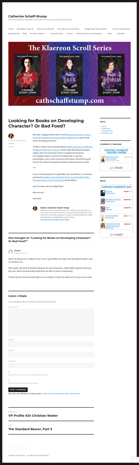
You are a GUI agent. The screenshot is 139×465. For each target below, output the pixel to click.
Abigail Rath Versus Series (96, 29)
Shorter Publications (121, 29)
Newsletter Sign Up (25, 29)
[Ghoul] (103, 209)
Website (12, 361)
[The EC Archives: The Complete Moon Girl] (103, 225)
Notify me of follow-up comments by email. (28, 375)
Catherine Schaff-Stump (27, 16)
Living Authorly (56, 33)
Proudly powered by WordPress (38, 455)
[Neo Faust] (103, 193)
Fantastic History (37, 33)
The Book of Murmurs (113, 199)
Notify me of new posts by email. (23, 383)
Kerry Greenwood (111, 159)
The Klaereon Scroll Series (68, 29)
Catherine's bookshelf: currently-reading (116, 151)
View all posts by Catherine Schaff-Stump (54, 219)
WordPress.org (107, 133)
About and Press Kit (45, 29)
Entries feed (106, 129)
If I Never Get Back (111, 216)
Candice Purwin (111, 201)
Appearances (14, 33)
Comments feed (107, 131)
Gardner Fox (110, 228)
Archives (120, 33)
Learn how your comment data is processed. (61, 393)
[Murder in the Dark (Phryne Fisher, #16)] (103, 159)
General (11, 146)
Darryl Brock (110, 217)
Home (11, 29)
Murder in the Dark (112, 157)
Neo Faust (108, 191)
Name (11, 340)
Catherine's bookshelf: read (116, 186)
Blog (25, 33)
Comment (13, 307)
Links (109, 33)
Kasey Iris (109, 209)
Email (11, 351)
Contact (69, 33)
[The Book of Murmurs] (103, 201)
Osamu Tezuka (111, 193)
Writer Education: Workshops (89, 33)
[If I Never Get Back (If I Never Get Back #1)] (103, 218)
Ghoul (107, 208)
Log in (104, 126)
